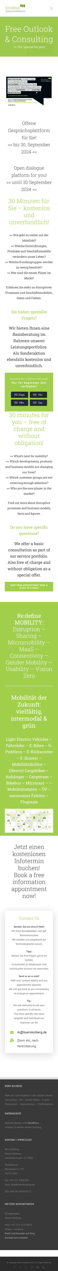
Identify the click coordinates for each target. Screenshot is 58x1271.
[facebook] (14, 1267)
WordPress (33, 1122)
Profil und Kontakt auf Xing (20, 1233)
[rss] (43, 1267)
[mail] (26, 1267)
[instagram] (32, 1267)
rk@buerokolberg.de (32, 1032)
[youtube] (37, 1267)
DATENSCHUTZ (13, 1113)
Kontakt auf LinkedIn (16, 1237)
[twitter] (20, 1267)
